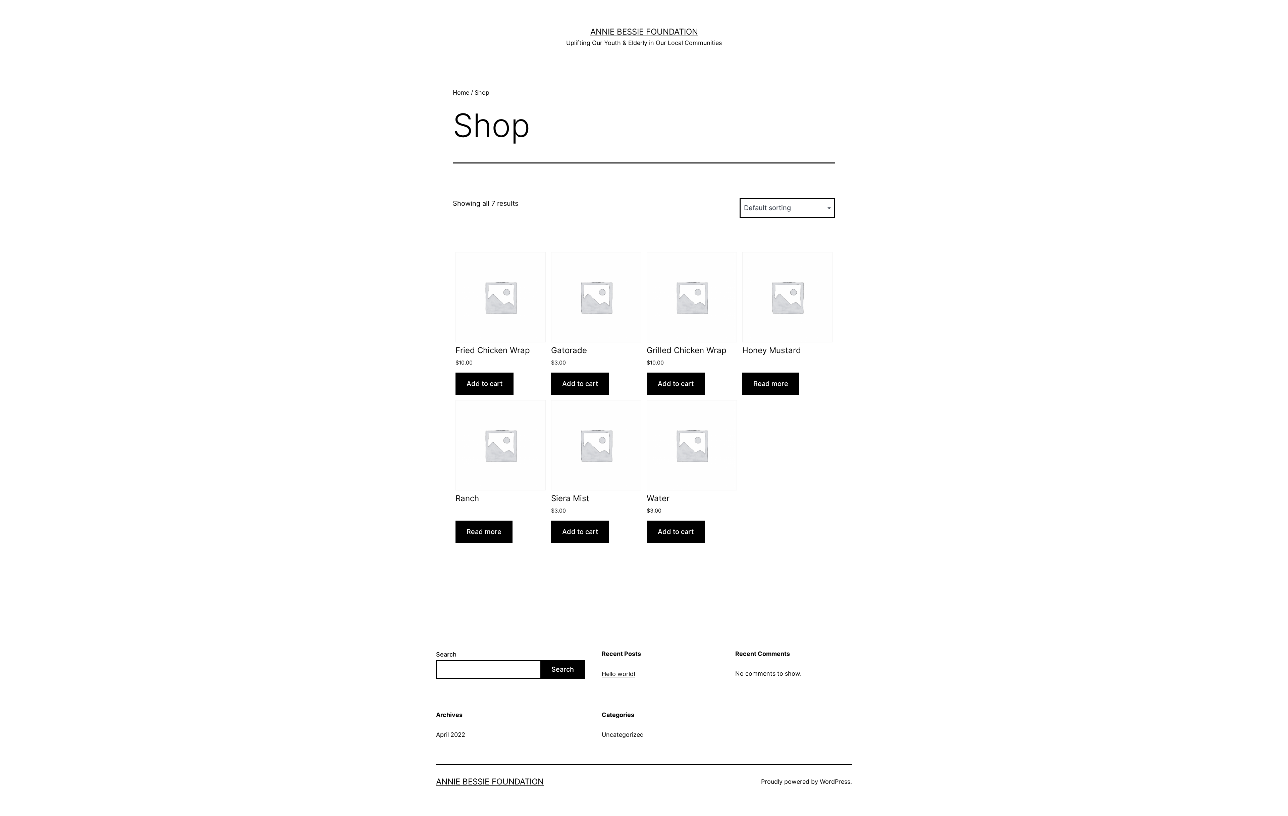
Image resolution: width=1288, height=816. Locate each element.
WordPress (835, 781)
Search (446, 654)
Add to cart (484, 384)
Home (461, 92)
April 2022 (450, 734)
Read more (770, 384)
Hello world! (618, 673)
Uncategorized (623, 734)
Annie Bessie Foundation (644, 32)
